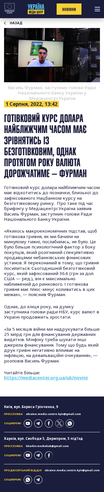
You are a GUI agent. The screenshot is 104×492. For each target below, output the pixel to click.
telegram (38, 423)
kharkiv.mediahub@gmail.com (47, 446)
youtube (28, 423)
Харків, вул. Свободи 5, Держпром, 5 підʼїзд (43, 438)
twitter (59, 423)
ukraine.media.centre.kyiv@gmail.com (53, 414)
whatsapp (70, 423)
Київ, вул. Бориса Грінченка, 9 (31, 407)
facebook (49, 423)
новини (69, 9)
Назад (16, 23)
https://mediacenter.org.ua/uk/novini (46, 378)
